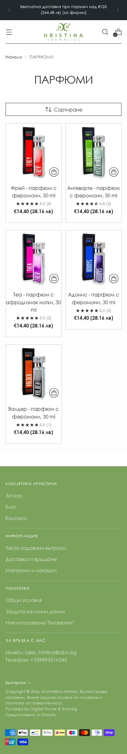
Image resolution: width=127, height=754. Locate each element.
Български (16, 682)
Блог (11, 506)
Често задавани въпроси (36, 548)
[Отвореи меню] (8, 31)
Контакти (16, 518)
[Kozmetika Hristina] (63, 32)
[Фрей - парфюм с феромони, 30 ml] (33, 151)
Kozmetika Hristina (59, 691)
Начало (14, 57)
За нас (14, 495)
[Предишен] (9, 10)
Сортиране (68, 109)
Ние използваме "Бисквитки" (40, 622)
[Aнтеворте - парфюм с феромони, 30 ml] (93, 151)
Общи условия (24, 600)
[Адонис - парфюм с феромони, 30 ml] (93, 258)
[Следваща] (118, 10)
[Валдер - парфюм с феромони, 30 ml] (33, 373)
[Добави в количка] (54, 171)
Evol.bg (69, 709)
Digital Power (44, 709)
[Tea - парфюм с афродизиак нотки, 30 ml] (33, 258)
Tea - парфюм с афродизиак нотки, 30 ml (33, 302)
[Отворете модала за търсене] (105, 31)
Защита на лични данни (35, 611)
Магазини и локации (31, 570)
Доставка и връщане (31, 559)
